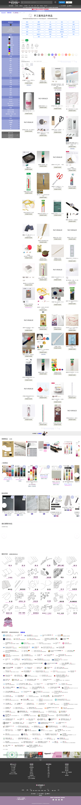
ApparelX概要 (13, 765)
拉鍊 (48, 772)
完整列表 (22, 632)
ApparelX (3, 12)
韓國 (52, 790)
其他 (67, 773)
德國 (45, 790)
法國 (33, 790)
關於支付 (66, 767)
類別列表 (9, 12)
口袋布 (48, 773)
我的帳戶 (31, 772)
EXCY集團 (13, 767)
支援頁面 (40, 433)
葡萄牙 (42, 790)
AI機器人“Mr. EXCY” (31, 776)
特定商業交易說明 (57, 797)
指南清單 (66, 765)
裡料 (48, 769)
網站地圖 (66, 775)
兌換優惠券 (31, 775)
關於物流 (66, 769)
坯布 (48, 775)
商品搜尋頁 (31, 767)
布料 (48, 765)
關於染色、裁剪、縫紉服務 (67, 772)
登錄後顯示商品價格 (28, 83)
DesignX (13, 770)
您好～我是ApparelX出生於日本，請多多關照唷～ (41, 9)
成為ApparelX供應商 (13, 773)
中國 (48, 790)
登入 (69, 2)
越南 (55, 790)
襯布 (48, 770)
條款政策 (51, 797)
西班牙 (39, 790)
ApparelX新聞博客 (31, 778)
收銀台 (31, 770)
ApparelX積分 (13, 772)
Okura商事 (13, 769)
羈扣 (48, 767)
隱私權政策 (63, 797)
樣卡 (48, 776)
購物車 (31, 769)
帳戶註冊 (62, 2)
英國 (31, 790)
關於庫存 (66, 770)
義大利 (36, 790)
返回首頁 (31, 765)
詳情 (43, 10)
